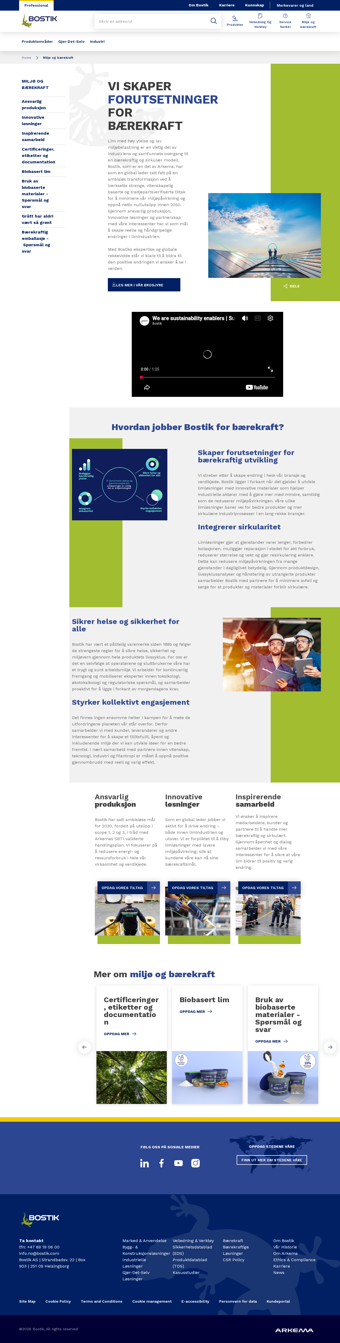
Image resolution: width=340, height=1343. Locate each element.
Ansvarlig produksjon (34, 104)
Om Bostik (199, 5)
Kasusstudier (186, 1272)
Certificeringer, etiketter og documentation (38, 155)
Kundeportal (278, 1301)
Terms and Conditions (101, 1301)
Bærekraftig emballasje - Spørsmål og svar (36, 242)
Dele (294, 286)
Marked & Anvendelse (144, 1240)
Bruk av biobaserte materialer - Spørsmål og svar (35, 193)
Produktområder (37, 41)
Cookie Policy (58, 1301)
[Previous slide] (84, 1047)
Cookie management (152, 1301)
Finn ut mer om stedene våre (271, 1160)
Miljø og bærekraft (308, 24)
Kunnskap (254, 5)
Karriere (227, 5)
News (278, 1272)
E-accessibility (195, 1301)
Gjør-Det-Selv (71, 41)
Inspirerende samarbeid (35, 136)
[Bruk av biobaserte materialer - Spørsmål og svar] (283, 1044)
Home (26, 58)
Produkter (235, 25)
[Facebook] (161, 1163)
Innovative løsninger (33, 120)
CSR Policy (233, 1259)
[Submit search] (213, 21)
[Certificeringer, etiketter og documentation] (131, 1044)
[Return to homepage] (43, 21)
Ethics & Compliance (294, 1259)
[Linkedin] (144, 1163)
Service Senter (285, 24)
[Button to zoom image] (157, 458)
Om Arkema (285, 1253)
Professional (36, 5)
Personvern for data (238, 1301)
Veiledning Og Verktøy (260, 24)
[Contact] (44, 1228)
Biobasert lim (36, 171)
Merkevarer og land (295, 5)
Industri (97, 41)
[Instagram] (195, 1163)
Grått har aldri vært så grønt (37, 219)
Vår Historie (285, 1247)
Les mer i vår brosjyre (139, 285)
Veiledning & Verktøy (193, 1240)
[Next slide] (330, 1047)
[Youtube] (178, 1163)
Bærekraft (233, 1240)
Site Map (27, 1301)
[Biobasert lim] (207, 1044)
